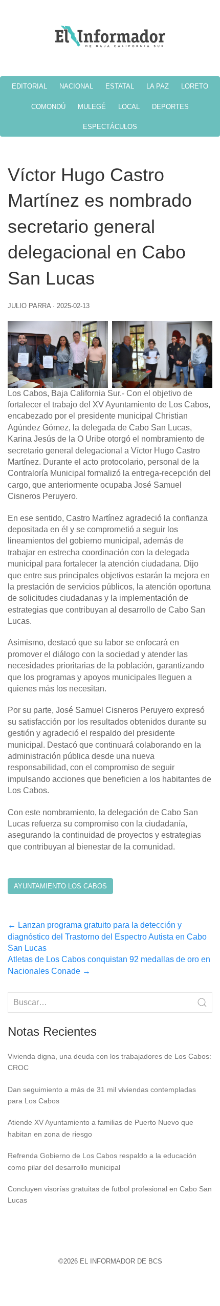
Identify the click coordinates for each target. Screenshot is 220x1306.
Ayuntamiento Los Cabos (60, 886)
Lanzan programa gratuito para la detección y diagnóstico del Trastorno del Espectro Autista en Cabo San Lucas (107, 936)
